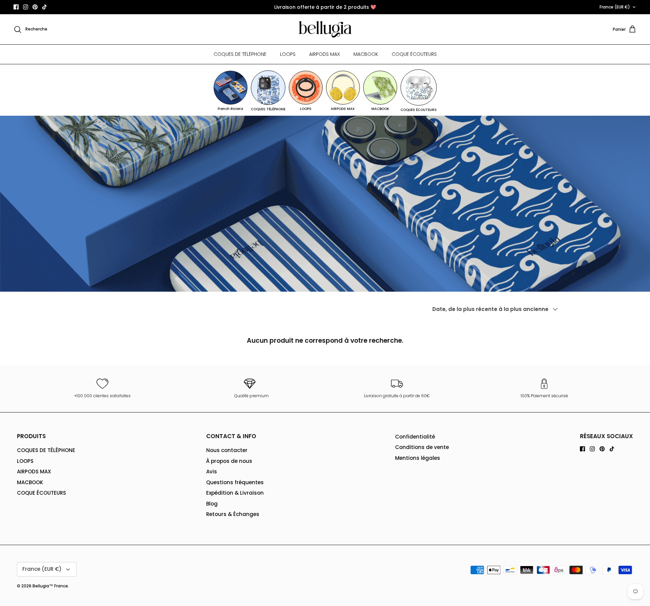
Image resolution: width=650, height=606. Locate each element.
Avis (211, 471)
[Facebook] (16, 6)
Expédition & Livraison (235, 492)
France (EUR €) (615, 7)
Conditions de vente (422, 447)
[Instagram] (25, 6)
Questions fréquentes (235, 482)
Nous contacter (226, 450)
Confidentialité (415, 436)
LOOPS (288, 54)
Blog (212, 503)
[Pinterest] (35, 6)
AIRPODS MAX (324, 54)
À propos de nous (229, 461)
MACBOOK (365, 54)
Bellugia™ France (50, 586)
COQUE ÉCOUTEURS (414, 54)
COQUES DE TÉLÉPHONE (240, 54)
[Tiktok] (44, 6)
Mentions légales (417, 458)
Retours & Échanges (232, 514)
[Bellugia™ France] (325, 29)
